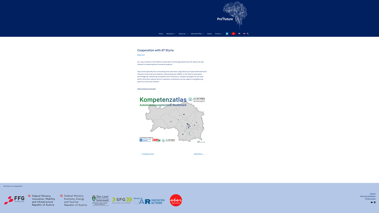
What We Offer (196, 34)
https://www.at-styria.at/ (146, 89)
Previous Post (147, 154)
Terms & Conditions (368, 196)
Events (217, 34)
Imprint (373, 194)
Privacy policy (370, 199)
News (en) (141, 55)
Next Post (199, 154)
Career (209, 34)
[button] (248, 34)
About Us (182, 34)
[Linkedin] (375, 202)
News (161, 34)
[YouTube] (372, 202)
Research (169, 34)
